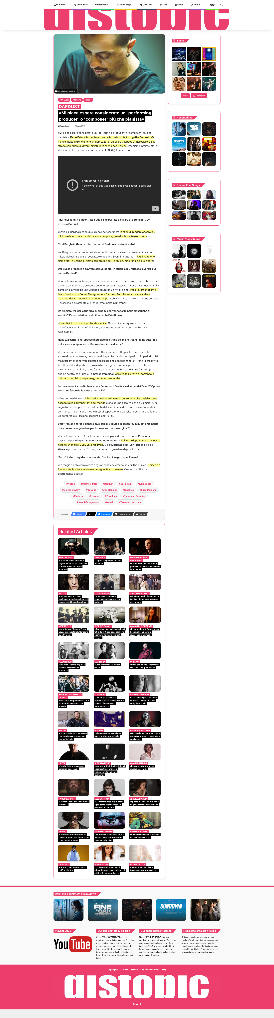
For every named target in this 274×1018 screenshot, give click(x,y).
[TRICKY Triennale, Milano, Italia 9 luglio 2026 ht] (179, 84)
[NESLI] (179, 266)
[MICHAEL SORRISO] (194, 215)
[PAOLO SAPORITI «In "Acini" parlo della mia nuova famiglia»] (73, 787)
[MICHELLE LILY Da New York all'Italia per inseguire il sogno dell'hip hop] (145, 853)
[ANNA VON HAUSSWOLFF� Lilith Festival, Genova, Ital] (179, 69)
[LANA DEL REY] (194, 266)
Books (180, 4)
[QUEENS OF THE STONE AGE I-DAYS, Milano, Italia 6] (209, 84)
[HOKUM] (209, 129)
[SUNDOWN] (179, 144)
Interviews (102, 4)
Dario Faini (126, 483)
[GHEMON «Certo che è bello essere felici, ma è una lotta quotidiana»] (145, 650)
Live (164, 4)
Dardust (108, 483)
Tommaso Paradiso (134, 496)
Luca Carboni (148, 489)
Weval (109, 502)
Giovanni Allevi (72, 489)
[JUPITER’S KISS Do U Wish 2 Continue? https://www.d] (209, 54)
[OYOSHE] (194, 194)
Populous (111, 496)
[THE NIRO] (194, 205)
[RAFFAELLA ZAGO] (209, 205)
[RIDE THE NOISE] (179, 194)
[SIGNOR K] (179, 281)
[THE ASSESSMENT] (209, 144)
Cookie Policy (160, 970)
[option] (68, 910)
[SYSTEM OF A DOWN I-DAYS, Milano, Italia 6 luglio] (194, 84)
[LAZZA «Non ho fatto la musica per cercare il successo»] (73, 752)
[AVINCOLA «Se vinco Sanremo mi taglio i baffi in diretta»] (73, 853)
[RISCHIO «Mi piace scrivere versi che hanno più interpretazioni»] (109, 719)
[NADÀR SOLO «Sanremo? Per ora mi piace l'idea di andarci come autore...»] (73, 650)
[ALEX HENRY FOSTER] (179, 215)
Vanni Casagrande (88, 502)
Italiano (88, 100)
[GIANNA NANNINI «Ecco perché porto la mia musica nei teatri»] (145, 752)
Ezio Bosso (145, 483)
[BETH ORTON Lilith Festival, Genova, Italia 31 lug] (194, 69)
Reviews (80, 4)
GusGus (91, 489)
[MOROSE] (194, 251)
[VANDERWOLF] (209, 215)
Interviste (76, 100)
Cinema (61, 4)
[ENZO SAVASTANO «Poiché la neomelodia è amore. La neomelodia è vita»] (145, 820)
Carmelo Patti (89, 483)
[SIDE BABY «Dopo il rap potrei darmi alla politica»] (109, 546)
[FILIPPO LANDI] (209, 251)
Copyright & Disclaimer (118, 970)
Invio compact (146, 970)
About (196, 4)
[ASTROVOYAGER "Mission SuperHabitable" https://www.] (179, 54)
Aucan (71, 483)
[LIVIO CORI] (209, 281)
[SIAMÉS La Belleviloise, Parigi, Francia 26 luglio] (209, 69)
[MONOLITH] (179, 129)
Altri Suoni (64, 100)
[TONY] (194, 159)
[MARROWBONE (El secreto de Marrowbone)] (194, 144)
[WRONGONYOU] (179, 205)
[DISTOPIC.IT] (137, 15)
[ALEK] (209, 194)
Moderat (79, 496)
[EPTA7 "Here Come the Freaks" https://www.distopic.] (194, 54)
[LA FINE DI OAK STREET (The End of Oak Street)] (194, 129)
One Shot (147, 4)
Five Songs (125, 4)
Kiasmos (129, 489)
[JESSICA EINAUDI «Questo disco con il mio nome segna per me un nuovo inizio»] (145, 787)
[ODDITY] (179, 159)
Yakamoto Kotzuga (130, 502)
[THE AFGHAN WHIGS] (179, 251)
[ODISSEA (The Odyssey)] (209, 159)
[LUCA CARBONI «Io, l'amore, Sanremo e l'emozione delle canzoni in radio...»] (109, 582)
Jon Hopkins (110, 489)
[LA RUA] (209, 266)
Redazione (64, 126)
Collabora (134, 970)
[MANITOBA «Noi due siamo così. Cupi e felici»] (109, 650)
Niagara (95, 496)
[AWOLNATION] (194, 281)
